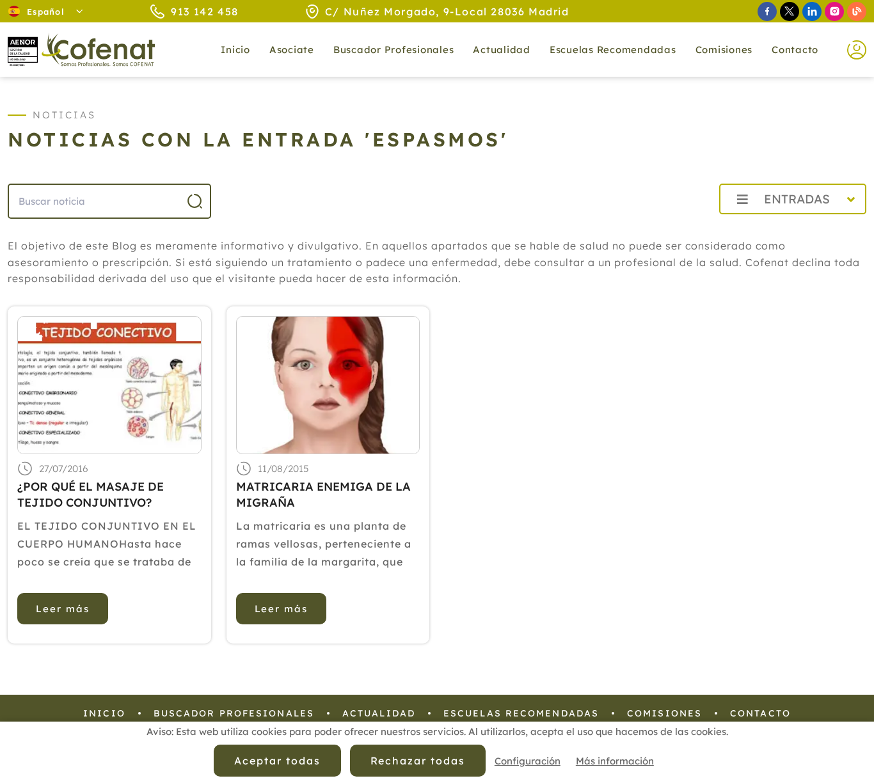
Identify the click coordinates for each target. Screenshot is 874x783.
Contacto (795, 50)
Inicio (235, 50)
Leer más (63, 609)
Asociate (291, 50)
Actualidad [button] (501, 50)
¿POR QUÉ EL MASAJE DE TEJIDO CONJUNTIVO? (90, 494)
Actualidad (378, 713)
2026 (678, 227)
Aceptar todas (277, 760)
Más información (615, 761)
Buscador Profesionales (393, 50)
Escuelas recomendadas (613, 50)
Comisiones (724, 50)
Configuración (527, 761)
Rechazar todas (417, 760)
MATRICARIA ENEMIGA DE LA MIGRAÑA (323, 494)
